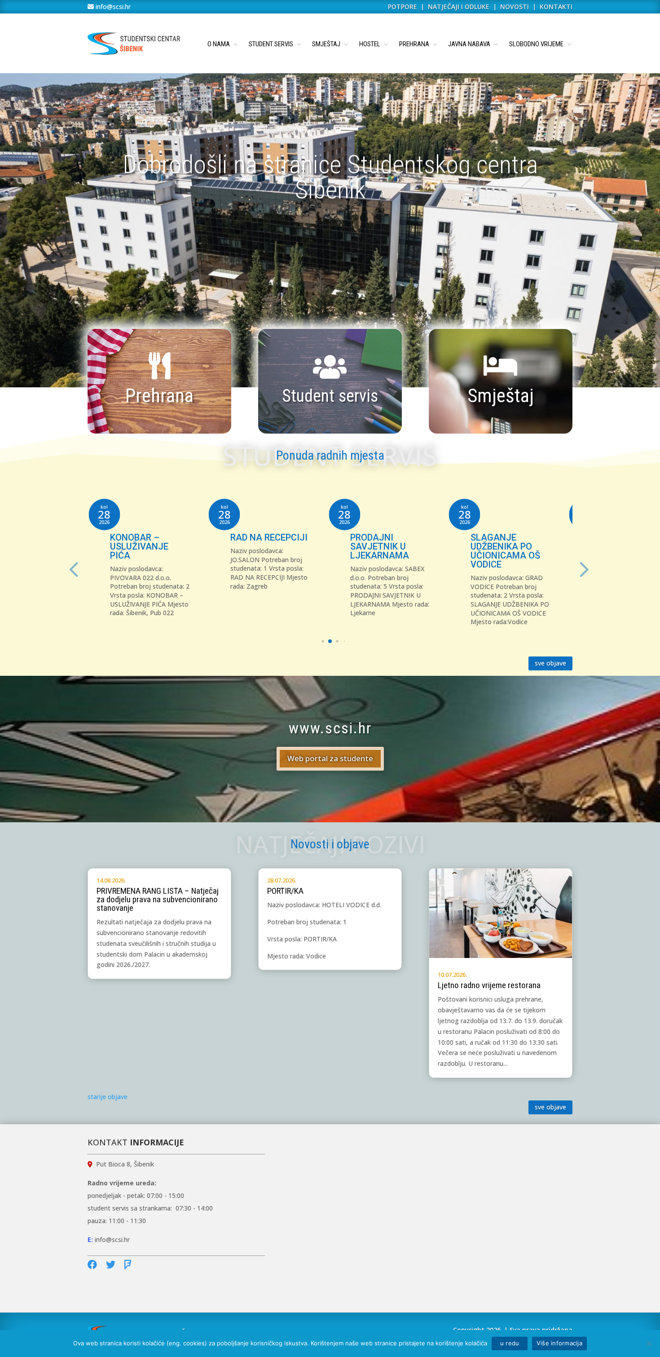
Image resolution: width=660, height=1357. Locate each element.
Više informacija (559, 1343)
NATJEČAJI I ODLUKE (458, 6)
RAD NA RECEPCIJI (269, 537)
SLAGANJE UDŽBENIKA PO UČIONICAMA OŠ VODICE (505, 551)
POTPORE (402, 6)
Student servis (271, 44)
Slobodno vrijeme (536, 44)
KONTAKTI (556, 6)
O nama (218, 44)
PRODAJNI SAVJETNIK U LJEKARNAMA (379, 546)
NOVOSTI (515, 6)
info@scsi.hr (112, 6)
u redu (509, 1343)
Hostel (369, 44)
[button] (582, 568)
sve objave (550, 663)
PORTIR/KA (285, 891)
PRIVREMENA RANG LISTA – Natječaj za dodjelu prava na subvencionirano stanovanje (158, 899)
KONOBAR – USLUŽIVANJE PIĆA (139, 546)
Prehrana (414, 44)
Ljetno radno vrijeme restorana (489, 985)
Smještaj (326, 44)
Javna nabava (469, 44)
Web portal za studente (330, 758)
